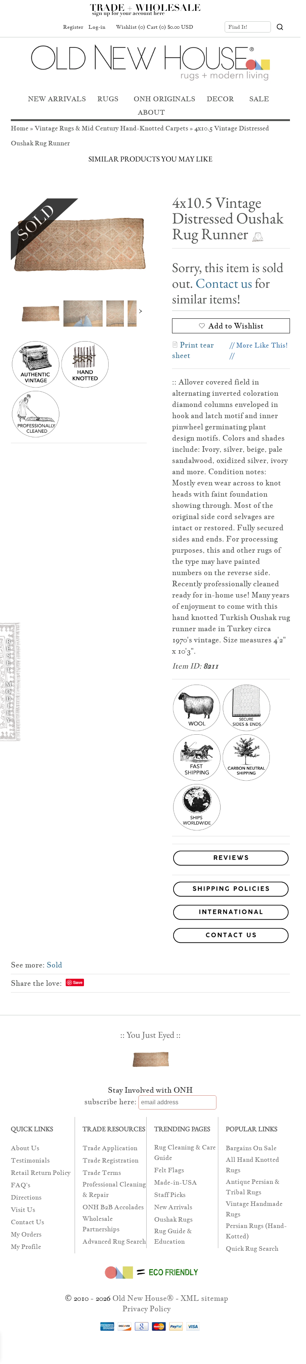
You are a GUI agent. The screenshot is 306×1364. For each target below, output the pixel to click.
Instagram (50, 27)
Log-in (96, 27)
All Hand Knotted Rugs (252, 1165)
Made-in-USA (175, 1182)
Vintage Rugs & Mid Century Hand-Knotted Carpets (111, 128)
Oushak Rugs (173, 1219)
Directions (26, 1197)
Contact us (224, 283)
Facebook (22, 27)
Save (77, 982)
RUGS (107, 99)
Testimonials (30, 1160)
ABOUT (151, 112)
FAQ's (20, 1185)
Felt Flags (169, 1170)
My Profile (26, 1247)
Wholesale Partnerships (100, 1224)
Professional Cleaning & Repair (114, 1190)
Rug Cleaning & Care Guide (185, 1153)
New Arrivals (173, 1207)
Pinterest (36, 27)
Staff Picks (169, 1195)
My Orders (26, 1234)
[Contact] (150, 936)
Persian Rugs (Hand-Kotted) (256, 1231)
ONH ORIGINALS (164, 99)
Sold (54, 965)
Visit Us (23, 1210)
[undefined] (79, 243)
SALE (259, 99)
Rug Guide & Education (173, 1236)
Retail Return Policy (41, 1173)
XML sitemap (204, 1298)
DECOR (220, 99)
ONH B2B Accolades (113, 1207)
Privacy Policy (146, 1309)
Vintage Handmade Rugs (254, 1209)
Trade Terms (101, 1173)
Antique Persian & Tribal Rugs (253, 1187)
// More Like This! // (259, 350)
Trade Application (109, 1148)
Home (19, 128)
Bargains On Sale (251, 1148)
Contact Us (27, 1222)
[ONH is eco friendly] (150, 1280)
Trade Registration (110, 1160)
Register (73, 27)
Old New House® (143, 1298)
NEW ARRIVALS (57, 99)
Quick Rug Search (252, 1249)
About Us (25, 1148)
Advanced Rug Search (114, 1242)
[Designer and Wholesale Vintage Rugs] (149, 14)
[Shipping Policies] (150, 890)
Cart (170, 27)
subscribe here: (110, 1102)
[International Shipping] (150, 913)
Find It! (237, 27)
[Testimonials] (231, 866)
